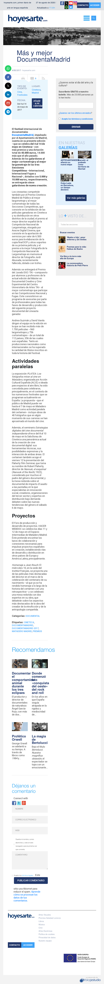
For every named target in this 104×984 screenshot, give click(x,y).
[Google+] (24, 802)
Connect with (21, 798)
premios (37, 631)
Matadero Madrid (22, 631)
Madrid (35, 92)
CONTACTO (83, 5)
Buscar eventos (67, 232)
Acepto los (23, 875)
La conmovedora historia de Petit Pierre (77, 264)
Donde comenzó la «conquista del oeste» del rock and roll (40, 683)
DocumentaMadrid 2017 (25, 628)
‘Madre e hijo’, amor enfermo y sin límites (76, 238)
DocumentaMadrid (22, 134)
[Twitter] (19, 802)
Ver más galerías (76, 197)
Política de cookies (47, 934)
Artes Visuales (45, 914)
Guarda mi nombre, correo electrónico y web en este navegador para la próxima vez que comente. (26, 844)
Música (42, 924)
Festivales (22, 95)
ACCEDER (94, 5)
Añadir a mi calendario (37, 103)
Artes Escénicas (45, 931)
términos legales (27, 875)
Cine (19, 92)
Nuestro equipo (45, 940)
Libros (41, 921)
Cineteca (36, 89)
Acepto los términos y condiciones (77, 119)
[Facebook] (14, 802)
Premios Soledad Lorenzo (50, 918)
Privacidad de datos (47, 937)
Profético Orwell (19, 738)
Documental (33, 616)
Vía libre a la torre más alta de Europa (70, 257)
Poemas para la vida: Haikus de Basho (76, 248)
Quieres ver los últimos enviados (75, 113)
